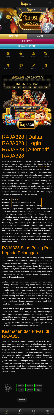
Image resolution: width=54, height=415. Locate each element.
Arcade (21, 56)
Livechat (21, 399)
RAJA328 (42, 167)
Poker (33, 56)
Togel (20, 68)
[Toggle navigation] (50, 3)
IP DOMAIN (27, 41)
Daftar (13, 36)
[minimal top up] (27, 20)
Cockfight (8, 68)
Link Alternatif (27, 46)
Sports (33, 68)
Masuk (40, 36)
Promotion (46, 68)
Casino (46, 56)
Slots (8, 56)
